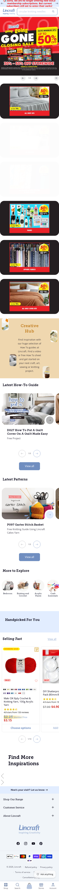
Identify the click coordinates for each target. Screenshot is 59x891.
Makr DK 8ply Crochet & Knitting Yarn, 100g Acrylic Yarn (18, 701)
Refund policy (31, 867)
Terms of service (22, 872)
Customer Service (13, 807)
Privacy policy (46, 867)
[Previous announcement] (2, 3)
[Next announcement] (57, 3)
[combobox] (37, 11)
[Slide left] (22, 453)
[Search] (53, 11)
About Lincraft (11, 816)
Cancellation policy (31, 877)
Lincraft (17, 867)
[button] (4, 689)
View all (29, 466)
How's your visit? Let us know (28, 790)
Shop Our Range (13, 799)
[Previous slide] (23, 78)
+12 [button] (23, 693)
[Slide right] (36, 453)
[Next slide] (36, 78)
